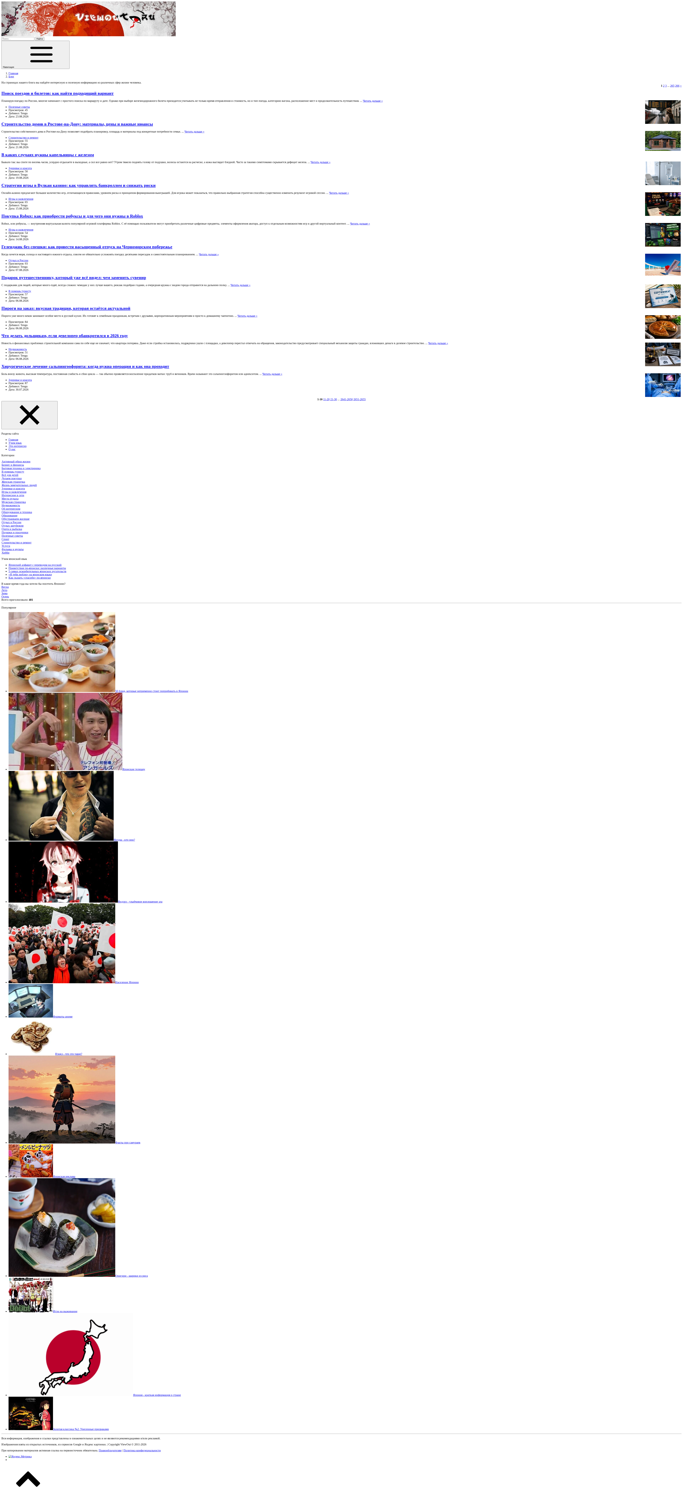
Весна (5, 586)
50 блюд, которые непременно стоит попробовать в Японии (151, 691)
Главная (13, 439)
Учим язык (15, 442)
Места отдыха (10, 498)
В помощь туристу (20, 291)
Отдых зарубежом (12, 525)
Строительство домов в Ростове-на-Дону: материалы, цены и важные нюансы (77, 124)
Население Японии (127, 982)
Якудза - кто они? (124, 839)
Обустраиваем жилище (16, 518)
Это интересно (18, 446)
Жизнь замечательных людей (19, 485)
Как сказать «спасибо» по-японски (30, 577)
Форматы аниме (63, 1016)
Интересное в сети (13, 495)
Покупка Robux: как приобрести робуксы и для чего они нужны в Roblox (72, 216)
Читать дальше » (373, 100)
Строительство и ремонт (23, 137)
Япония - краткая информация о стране (157, 1395)
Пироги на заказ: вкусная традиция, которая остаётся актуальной (65, 308)
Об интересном (11, 508)
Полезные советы (19, 106)
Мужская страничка (14, 502)
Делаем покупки (12, 478)
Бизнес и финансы (13, 464)
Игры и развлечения (21, 198)
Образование (9, 515)
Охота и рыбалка (12, 529)
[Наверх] (28, 1489)
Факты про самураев (127, 1142)
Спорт (5, 539)
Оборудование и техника (17, 512)
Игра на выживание (65, 1311)
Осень (5, 596)
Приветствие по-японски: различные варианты (37, 568)
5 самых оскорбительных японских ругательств (37, 571)
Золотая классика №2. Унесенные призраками (81, 1429)
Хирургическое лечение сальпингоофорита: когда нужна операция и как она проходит (85, 366)
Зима (4, 593)
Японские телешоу (133, 769)
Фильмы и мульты (13, 549)
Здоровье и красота (20, 168)
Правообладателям (110, 1450)
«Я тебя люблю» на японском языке (30, 574)
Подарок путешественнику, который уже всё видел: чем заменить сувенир (73, 277)
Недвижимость (18, 349)
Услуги (6, 545)
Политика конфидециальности (142, 1450)
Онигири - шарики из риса (131, 1275)
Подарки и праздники (15, 532)
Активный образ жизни (16, 461)
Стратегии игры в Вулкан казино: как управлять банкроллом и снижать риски (78, 185)
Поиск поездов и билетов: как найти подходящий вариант (57, 93)
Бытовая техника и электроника (21, 468)
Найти (39, 38)
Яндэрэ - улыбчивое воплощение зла (140, 901)
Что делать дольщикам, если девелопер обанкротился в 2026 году (64, 335)
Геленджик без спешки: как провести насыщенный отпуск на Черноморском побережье (86, 246)
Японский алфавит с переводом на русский (35, 564)
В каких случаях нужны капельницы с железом (47, 154)
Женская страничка (13, 481)
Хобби (5, 552)
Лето (4, 590)
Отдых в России (18, 260)
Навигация (9, 67)
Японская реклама (64, 1176)
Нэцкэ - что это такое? (68, 1053)
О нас (12, 449)
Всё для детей (10, 475)
